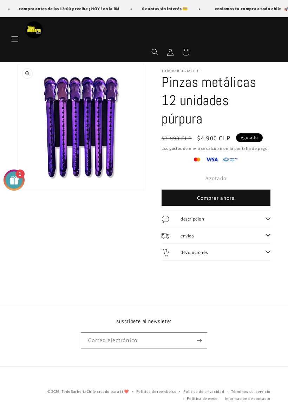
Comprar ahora (216, 197)
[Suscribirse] (199, 340)
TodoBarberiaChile (79, 391)
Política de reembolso (156, 391)
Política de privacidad (203, 391)
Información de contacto (247, 398)
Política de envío (202, 398)
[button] (14, 39)
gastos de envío (184, 148)
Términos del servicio (250, 391)
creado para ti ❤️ (113, 391)
